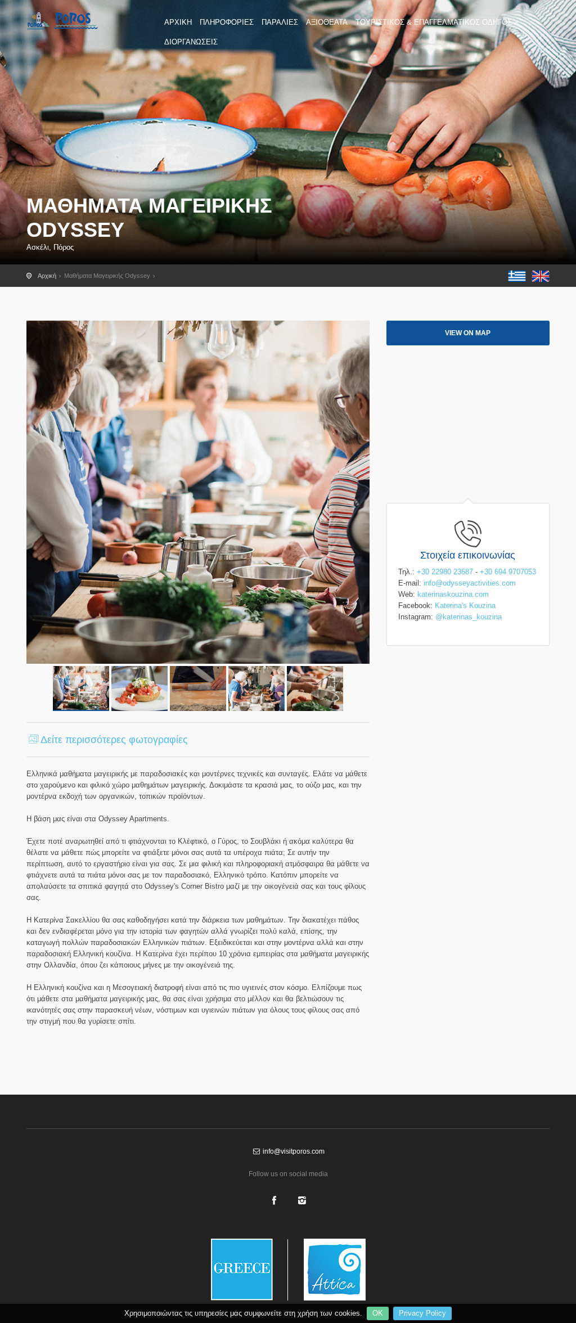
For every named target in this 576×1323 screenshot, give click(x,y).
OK (377, 1313)
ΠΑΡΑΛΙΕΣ (280, 22)
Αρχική (47, 275)
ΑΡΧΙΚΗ (178, 22)
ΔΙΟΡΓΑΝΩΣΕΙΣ (191, 42)
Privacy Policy (422, 1313)
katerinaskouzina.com (453, 594)
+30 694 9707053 (508, 572)
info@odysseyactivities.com (470, 583)
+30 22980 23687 (445, 572)
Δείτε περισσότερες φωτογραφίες (114, 739)
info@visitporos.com (293, 1151)
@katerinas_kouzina (468, 617)
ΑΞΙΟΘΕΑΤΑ (327, 22)
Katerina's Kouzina (465, 605)
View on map (467, 333)
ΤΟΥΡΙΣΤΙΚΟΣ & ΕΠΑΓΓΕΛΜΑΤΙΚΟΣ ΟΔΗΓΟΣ (434, 22)
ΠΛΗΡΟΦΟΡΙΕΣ (227, 22)
